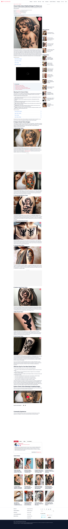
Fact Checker (29, 441)
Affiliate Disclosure (29, 510)
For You (62, 1)
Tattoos (20, 4)
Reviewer (16, 441)
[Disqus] (28, 427)
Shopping (58, 1)
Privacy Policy (29, 512)
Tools (66, 1)
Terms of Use (29, 514)
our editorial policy (22, 15)
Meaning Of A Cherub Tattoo (19, 85)
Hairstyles (46, 1)
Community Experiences (18, 89)
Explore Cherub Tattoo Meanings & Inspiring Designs (22, 88)
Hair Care (35, 1)
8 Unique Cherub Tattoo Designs (20, 86)
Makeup (31, 1)
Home (14, 4)
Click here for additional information (28, 523)
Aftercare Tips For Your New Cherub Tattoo (21, 87)
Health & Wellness (53, 1)
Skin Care (39, 1)
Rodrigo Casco (20, 443)
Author (20, 441)
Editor (24, 441)
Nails (43, 1)
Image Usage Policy (30, 508)
